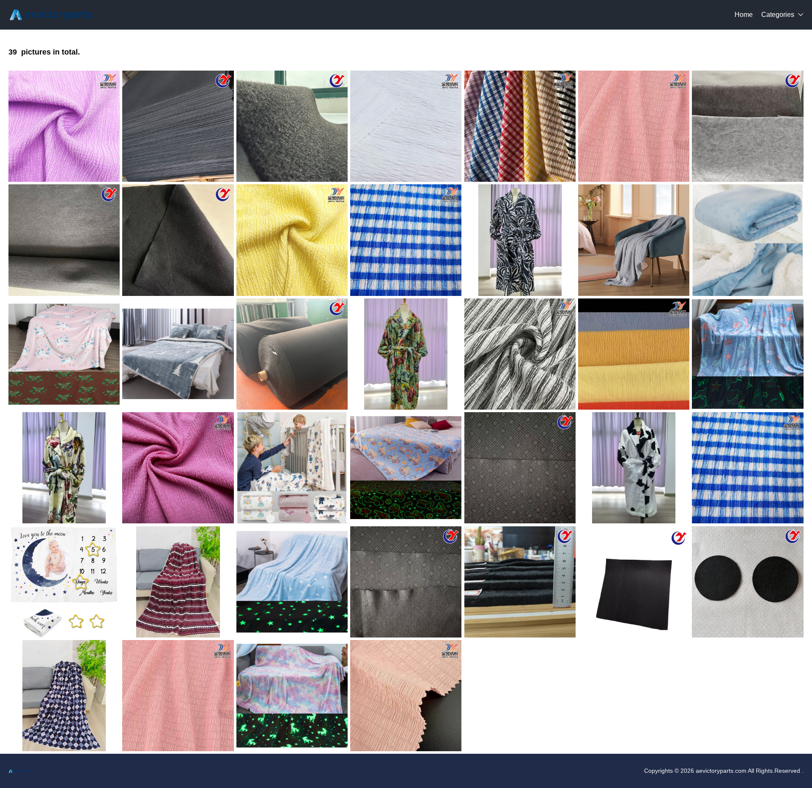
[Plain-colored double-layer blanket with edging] (633, 240)
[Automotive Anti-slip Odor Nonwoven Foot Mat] (520, 467)
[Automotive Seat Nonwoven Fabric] (177, 240)
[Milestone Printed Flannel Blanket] (64, 582)
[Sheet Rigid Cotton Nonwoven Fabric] (177, 126)
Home (744, 14)
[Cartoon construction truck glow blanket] (405, 467)
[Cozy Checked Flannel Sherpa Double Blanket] (64, 695)
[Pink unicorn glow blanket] (64, 354)
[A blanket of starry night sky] (292, 582)
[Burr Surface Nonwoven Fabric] (292, 126)
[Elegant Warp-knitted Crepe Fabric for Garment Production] (520, 354)
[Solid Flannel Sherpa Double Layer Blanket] (747, 240)
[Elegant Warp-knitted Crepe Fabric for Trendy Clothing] (405, 695)
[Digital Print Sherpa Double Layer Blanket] (292, 467)
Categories (777, 14)
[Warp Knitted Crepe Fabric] (292, 240)
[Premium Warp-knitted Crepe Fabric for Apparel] (747, 467)
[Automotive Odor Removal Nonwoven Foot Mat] (633, 582)
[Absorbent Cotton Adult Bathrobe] (64, 467)
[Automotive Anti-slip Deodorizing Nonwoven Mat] (405, 582)
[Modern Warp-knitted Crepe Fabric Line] (64, 126)
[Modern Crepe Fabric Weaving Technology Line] (633, 354)
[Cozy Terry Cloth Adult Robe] (633, 467)
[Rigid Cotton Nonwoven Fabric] (747, 582)
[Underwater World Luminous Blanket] (747, 354)
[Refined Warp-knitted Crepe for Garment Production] (633, 126)
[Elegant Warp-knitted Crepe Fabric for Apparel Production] (177, 695)
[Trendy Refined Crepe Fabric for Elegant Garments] (405, 126)
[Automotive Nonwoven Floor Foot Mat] (64, 240)
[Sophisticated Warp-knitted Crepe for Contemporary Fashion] (520, 126)
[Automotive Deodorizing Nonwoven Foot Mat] (747, 126)
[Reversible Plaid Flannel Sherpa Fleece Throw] (177, 582)
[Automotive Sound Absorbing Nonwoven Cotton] (520, 582)
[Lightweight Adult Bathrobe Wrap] (405, 354)
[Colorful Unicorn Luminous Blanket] (292, 695)
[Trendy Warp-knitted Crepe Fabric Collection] (177, 467)
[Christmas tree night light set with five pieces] (177, 354)
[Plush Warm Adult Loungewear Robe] (520, 240)
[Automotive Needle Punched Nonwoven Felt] (292, 354)
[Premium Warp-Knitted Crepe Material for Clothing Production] (405, 240)
